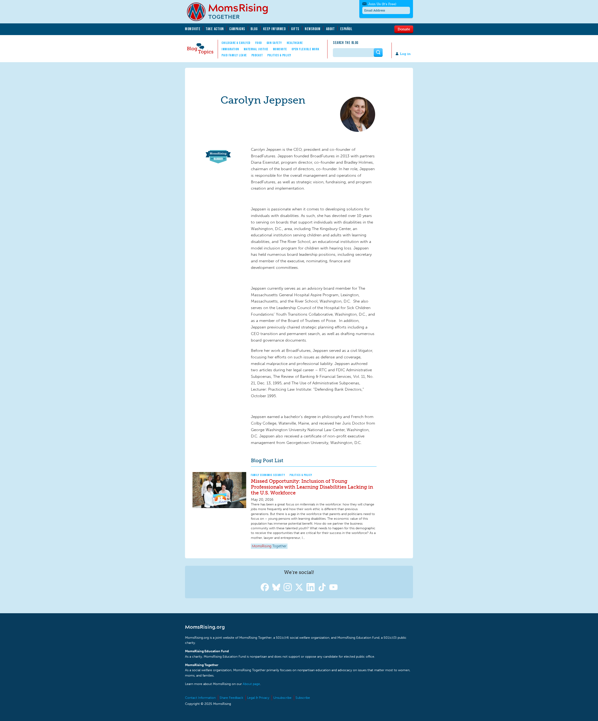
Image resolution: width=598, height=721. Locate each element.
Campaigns (237, 29)
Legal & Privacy (258, 698)
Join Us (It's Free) (382, 4)
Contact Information (200, 698)
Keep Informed (274, 29)
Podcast (257, 55)
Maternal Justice (256, 49)
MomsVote (192, 29)
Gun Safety (274, 43)
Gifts (295, 29)
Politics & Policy (279, 55)
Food (258, 43)
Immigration (230, 49)
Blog (254, 29)
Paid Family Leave (234, 55)
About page (251, 684)
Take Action (215, 29)
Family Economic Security (268, 475)
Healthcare (295, 43)
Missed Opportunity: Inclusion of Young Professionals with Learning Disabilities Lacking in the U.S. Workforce (312, 487)
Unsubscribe (282, 698)
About (330, 29)
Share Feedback (231, 698)
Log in (405, 54)
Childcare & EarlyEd (236, 43)
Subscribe (302, 698)
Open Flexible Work (306, 49)
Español (346, 29)
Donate (404, 29)
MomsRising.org (230, 11)
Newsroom (312, 29)
